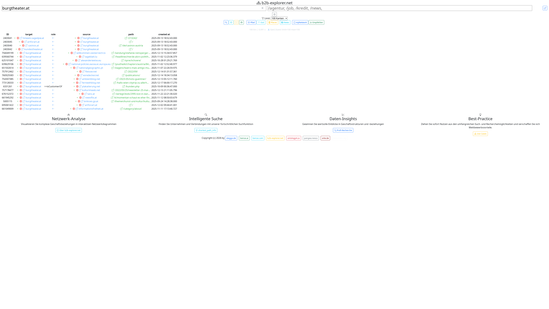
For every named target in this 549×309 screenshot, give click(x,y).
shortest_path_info (207, 130)
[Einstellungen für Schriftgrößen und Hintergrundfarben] (274, 14)
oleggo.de (231, 138)
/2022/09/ (132, 71)
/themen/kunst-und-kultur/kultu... (132, 101)
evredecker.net (91, 75)
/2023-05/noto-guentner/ (132, 79)
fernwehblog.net (91, 82)
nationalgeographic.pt (91, 67)
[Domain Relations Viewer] (18, 38)
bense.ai (244, 138)
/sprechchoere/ (132, 60)
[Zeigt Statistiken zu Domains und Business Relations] (241, 22)
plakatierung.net (91, 86)
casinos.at (33, 45)
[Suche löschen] (262, 8)
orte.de (325, 138)
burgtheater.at (91, 38)
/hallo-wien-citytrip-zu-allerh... (133, 82)
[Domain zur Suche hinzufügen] (15, 38)
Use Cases (481, 133)
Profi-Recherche (344, 130)
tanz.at (91, 93)
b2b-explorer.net (275, 138)
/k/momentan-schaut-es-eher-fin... (132, 97)
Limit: (267, 18)
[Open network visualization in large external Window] (545, 8)
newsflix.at (91, 97)
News (286, 22)
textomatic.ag (339, 138)
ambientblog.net (91, 79)
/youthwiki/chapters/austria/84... (132, 64)
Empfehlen (317, 22)
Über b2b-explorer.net (69, 130)
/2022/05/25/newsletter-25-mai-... (132, 90)
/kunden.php (133, 86)
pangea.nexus (311, 138)
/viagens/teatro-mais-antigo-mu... (132, 67)
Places (273, 22)
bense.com (258, 138)
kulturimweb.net (91, 90)
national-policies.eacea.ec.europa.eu (91, 64)
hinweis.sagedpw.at (33, 38)
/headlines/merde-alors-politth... (132, 56)
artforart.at (33, 41)
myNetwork (301, 22)
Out (262, 22)
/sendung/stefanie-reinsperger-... (133, 53)
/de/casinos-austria (132, 45)
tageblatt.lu (91, 56)
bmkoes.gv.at (91, 101)
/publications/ (132, 75)
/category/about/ (132, 108)
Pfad (252, 22)
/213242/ (132, 38)
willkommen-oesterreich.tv (91, 53)
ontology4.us (294, 138)
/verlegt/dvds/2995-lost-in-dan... (132, 93)
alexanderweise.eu (91, 60)
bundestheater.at (33, 49)
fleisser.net (91, 71)
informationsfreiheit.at (91, 108)
